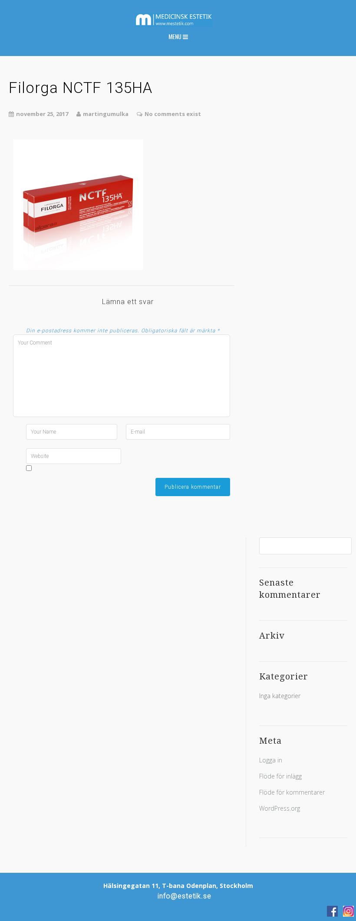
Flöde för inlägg (280, 776)
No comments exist (173, 114)
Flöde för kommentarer (292, 792)
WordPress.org (279, 808)
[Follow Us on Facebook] (332, 911)
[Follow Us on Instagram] (348, 911)
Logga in (270, 760)
